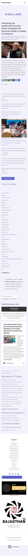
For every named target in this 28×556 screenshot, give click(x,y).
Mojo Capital (9, 415)
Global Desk (4, 155)
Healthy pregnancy (5, 395)
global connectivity (13, 390)
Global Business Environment (16, 386)
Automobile (4, 200)
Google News (14, 443)
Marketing (4, 232)
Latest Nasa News (6, 406)
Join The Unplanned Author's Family (12, 477)
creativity (16, 381)
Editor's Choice (5, 207)
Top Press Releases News (11, 427)
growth (21, 392)
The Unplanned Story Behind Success (11, 259)
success (12, 420)
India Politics (4, 220)
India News (3, 399)
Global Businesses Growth (7, 388)
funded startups (5, 386)
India (2, 217)
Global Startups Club (13, 392)
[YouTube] (18, 474)
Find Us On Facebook (9, 184)
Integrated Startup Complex (6, 403)
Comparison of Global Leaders (7, 381)
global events (20, 390)
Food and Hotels (6, 210)
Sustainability (17, 420)
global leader (3, 392)
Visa (2, 268)
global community (5, 390)
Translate (13, 299)
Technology (4, 256)
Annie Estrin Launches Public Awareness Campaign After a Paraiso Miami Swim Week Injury (13, 96)
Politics (23, 36)
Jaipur (14, 403)
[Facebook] (9, 474)
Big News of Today (11, 376)
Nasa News (15, 418)
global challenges (18, 388)
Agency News (4, 100)
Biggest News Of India (6, 373)
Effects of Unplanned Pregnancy (7, 384)
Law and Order (5, 229)
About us (14, 466)
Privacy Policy (14, 467)
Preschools (4, 246)
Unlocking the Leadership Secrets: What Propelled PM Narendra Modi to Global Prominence (13, 28)
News (3, 237)
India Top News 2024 (5, 401)
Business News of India (6, 379)
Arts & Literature (5, 198)
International (17, 36)
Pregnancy (4, 244)
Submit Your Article (8, 178)
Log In (14, 462)
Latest (18, 403)
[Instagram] (15, 474)
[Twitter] (12, 474)
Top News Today (10, 423)
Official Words (5, 239)
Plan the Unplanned (6, 420)
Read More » (4, 84)
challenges (14, 379)
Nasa (14, 415)
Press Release (5, 249)
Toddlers (3, 261)
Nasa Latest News (6, 418)
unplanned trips (12, 429)
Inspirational (9, 36)
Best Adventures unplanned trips (11, 371)
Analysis (3, 36)
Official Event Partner (14, 495)
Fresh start (17, 384)
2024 (2, 371)
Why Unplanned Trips (14, 446)
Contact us (14, 464)
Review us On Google (14, 469)
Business (3, 202)
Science (3, 254)
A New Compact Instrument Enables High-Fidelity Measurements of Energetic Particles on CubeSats (13, 151)
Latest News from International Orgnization (13, 411)
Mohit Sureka (4, 415)
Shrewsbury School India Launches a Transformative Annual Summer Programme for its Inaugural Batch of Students (13, 140)
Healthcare (4, 215)
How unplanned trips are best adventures (10, 397)
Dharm (3, 205)
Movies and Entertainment (8, 234)
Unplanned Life (5, 266)
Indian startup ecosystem (12, 399)
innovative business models (16, 401)
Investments (4, 227)
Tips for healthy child (14, 448)
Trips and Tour (5, 263)
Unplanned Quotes (14, 453)
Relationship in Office (7, 37)
